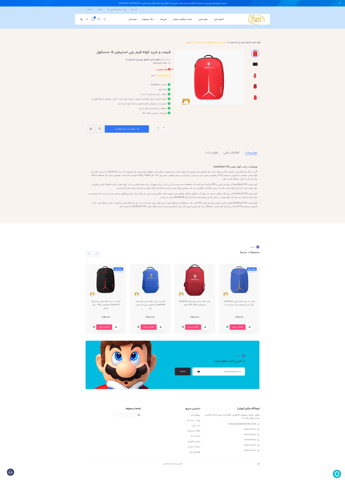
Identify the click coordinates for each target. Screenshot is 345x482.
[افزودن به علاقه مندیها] (99, 129)
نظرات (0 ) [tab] (211, 152)
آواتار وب (166, 463)
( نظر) (154, 75)
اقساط (89, 9)
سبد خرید (196, 425)
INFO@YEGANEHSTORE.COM (242, 424)
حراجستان (133, 19)
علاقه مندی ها (194, 431)
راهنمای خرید (194, 452)
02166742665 (250, 440)
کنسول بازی (219, 19)
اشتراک (182, 371)
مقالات (99, 9)
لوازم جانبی (203, 19)
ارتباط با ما (195, 436)
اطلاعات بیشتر (104, 327)
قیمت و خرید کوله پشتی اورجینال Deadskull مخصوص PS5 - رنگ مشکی (105, 304)
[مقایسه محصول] (90, 129)
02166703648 (250, 429)
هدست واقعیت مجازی (182, 19)
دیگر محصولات (148, 19)
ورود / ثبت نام (193, 420)
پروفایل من (195, 415)
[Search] (104, 19)
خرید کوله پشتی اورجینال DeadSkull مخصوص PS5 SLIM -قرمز (195, 303)
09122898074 (250, 450)
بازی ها (163, 19)
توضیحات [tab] (251, 152)
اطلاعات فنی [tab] (231, 152)
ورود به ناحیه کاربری (118, 9)
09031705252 (250, 434)
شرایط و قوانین (193, 441)
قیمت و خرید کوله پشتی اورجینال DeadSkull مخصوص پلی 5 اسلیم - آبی (150, 304)
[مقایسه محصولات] (94, 327)
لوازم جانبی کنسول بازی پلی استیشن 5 (244, 42)
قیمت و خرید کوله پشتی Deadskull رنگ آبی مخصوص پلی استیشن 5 (239, 303)
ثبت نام (134, 9)
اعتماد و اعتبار (194, 446)
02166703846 (250, 445)
